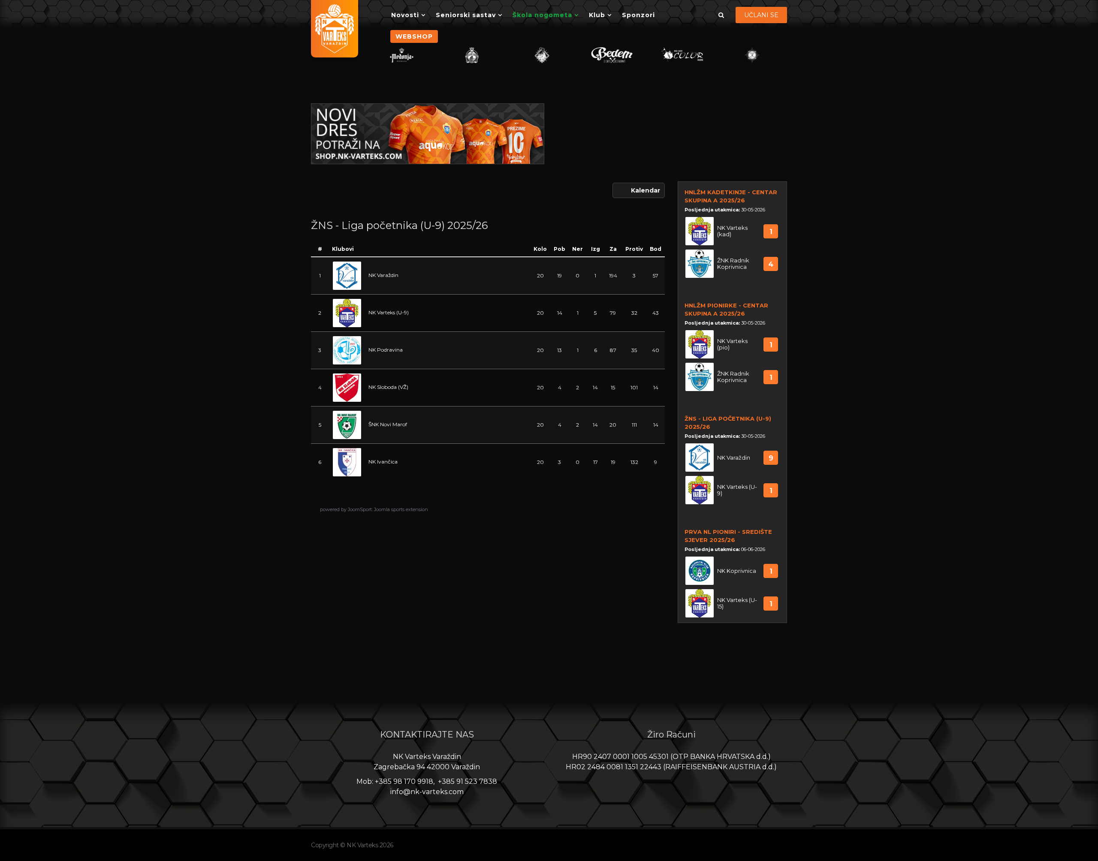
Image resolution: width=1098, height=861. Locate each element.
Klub (597, 15)
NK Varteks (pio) (732, 344)
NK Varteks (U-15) (737, 603)
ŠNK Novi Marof (387, 424)
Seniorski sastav (466, 15)
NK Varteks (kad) (732, 231)
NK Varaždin (383, 275)
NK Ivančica (383, 461)
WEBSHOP (414, 36)
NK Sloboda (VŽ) (388, 387)
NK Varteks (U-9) (388, 312)
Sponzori (638, 15)
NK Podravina (385, 349)
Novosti (405, 15)
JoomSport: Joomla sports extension (388, 509)
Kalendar (645, 190)
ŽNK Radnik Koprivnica (733, 263)
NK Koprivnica (736, 571)
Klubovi (343, 249)
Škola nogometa (542, 15)
